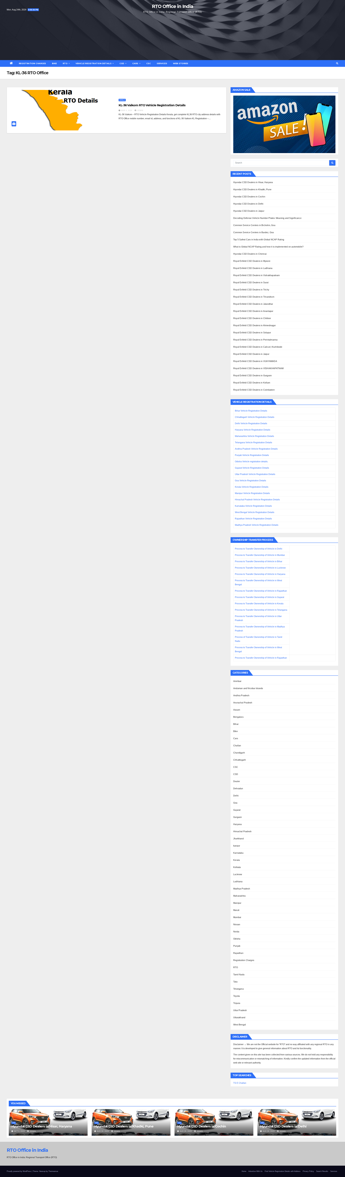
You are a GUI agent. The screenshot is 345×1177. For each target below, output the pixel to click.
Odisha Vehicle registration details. (251, 461)
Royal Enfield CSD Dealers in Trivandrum (253, 297)
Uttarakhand (239, 1017)
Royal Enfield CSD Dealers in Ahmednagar (254, 325)
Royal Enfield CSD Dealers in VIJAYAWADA (255, 361)
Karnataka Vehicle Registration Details (253, 506)
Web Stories (180, 63)
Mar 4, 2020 (126, 110)
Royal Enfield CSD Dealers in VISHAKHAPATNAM (258, 368)
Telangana (238, 989)
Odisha (236, 939)
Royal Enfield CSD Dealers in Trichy (251, 290)
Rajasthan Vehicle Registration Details (253, 518)
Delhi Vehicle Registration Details (251, 423)
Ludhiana (238, 881)
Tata (235, 982)
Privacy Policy (308, 1171)
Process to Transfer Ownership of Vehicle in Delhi (258, 549)
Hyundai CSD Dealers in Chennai (250, 254)
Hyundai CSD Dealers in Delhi (248, 204)
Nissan (236, 924)
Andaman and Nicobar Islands (248, 688)
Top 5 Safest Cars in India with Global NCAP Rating (258, 239)
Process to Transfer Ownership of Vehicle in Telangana (261, 610)
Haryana (237, 824)
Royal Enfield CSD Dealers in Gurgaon (252, 375)
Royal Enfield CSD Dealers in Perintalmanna (255, 340)
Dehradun (238, 788)
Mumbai (237, 917)
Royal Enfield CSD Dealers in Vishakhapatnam (256, 275)
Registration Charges (32, 63)
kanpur (236, 846)
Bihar (236, 724)
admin (140, 110)
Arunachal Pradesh (242, 703)
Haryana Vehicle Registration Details (252, 430)
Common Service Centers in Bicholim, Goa (254, 225)
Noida (236, 931)
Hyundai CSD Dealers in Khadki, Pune (252, 189)
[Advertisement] (172, 36)
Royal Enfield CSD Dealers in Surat (250, 282)
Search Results (322, 1171)
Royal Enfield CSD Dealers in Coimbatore (254, 390)
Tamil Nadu (238, 974)
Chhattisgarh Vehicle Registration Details (254, 417)
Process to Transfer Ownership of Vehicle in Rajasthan (261, 591)
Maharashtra (239, 896)
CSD (122, 63)
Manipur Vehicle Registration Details (252, 493)
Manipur (237, 903)
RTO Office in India (172, 6)
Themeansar (53, 1171)
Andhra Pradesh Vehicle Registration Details (256, 449)
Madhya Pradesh (241, 889)
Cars (135, 63)
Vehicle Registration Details (94, 63)
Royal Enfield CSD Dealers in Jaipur (251, 354)
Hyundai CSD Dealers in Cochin (249, 196)
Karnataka (238, 853)
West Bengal (239, 1024)
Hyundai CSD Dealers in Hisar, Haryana (253, 182)
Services (162, 63)
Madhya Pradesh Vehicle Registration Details (256, 525)
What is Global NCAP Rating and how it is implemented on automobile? (268, 247)
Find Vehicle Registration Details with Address (283, 1171)
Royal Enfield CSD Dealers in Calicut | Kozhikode (257, 347)
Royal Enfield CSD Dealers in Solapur (252, 332)
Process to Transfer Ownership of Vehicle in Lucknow (260, 568)
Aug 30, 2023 (103, 1131)
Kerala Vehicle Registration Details (251, 487)
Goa (235, 803)
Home (244, 1171)
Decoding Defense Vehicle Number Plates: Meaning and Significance (267, 218)
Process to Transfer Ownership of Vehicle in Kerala (259, 603)
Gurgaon (237, 817)
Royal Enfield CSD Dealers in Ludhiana (252, 268)
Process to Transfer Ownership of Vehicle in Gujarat (259, 597)
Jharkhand (238, 838)
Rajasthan (238, 953)
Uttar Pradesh (240, 1010)
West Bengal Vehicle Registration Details (254, 512)
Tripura (236, 1003)
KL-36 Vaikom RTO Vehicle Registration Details (152, 105)
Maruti (236, 910)
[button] (337, 63)
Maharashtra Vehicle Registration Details (254, 436)
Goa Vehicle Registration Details (250, 480)
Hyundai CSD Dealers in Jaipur (248, 211)
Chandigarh (239, 753)
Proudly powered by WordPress (19, 1171)
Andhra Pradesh (241, 695)
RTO (65, 63)
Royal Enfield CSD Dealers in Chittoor (252, 318)
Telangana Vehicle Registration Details (253, 442)
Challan (237, 745)
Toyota (236, 996)
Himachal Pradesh (242, 831)
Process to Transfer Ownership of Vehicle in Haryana (260, 574)
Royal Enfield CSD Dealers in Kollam (251, 383)
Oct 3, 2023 (19, 1131)
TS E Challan (239, 1083)
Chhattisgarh (239, 760)
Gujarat (236, 810)
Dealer (236, 781)
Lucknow (237, 874)
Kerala (122, 100)
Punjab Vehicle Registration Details (252, 455)
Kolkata (237, 867)
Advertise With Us (255, 1171)
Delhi (236, 796)
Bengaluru (238, 717)
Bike (54, 63)
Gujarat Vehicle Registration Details (252, 468)
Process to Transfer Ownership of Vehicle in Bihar (258, 561)
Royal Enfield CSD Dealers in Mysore (251, 261)
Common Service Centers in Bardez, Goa (253, 232)
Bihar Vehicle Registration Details (251, 411)
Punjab (236, 946)
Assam (236, 710)
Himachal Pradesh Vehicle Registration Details (257, 499)
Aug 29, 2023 (186, 1131)
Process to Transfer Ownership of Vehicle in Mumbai (260, 555)
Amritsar (237, 681)
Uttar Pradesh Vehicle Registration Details (255, 474)
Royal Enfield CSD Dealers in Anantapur (253, 311)
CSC (148, 63)
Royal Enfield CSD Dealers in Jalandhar (253, 304)
